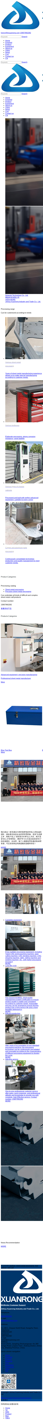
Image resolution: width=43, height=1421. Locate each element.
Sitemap (4, 1398)
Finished (8, 42)
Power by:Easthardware (22, 1398)
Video (7, 50)
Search (24, 37)
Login (10, 1398)
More (3, 752)
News (7, 52)
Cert (7, 54)
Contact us (9, 56)
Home (7, 41)
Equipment (9, 46)
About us (8, 48)
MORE (3, 847)
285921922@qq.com (9, 1321)
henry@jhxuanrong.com (10, 33)
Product (8, 44)
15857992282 (6, 1316)
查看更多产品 (6, 608)
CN (6, 58)
